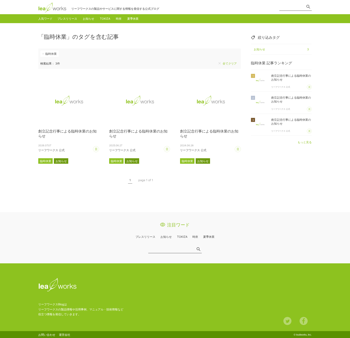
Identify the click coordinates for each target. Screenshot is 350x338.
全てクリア (230, 63)
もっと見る (305, 142)
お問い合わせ (46, 334)
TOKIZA (105, 18)
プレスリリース (67, 18)
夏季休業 (133, 18)
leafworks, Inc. (304, 334)
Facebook (304, 321)
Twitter (287, 321)
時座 (119, 18)
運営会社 (64, 334)
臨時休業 (51, 53)
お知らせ (88, 18)
